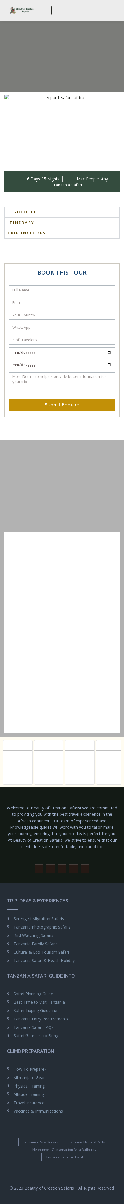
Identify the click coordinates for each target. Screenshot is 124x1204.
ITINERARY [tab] (21, 222)
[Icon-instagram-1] (62, 868)
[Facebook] (39, 868)
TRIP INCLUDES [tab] (26, 233)
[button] (48, 10)
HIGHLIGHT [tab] (22, 211)
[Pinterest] (73, 868)
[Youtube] (50, 868)
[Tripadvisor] (85, 868)
